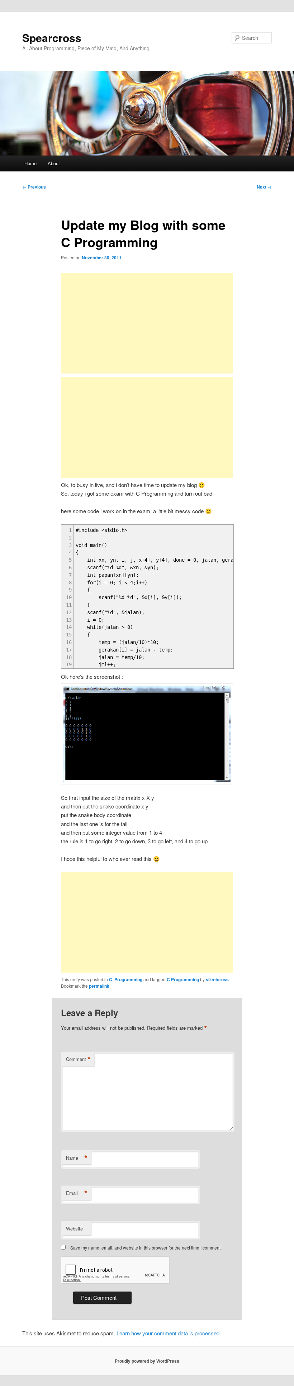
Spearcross (51, 37)
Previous (34, 187)
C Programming (183, 979)
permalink (99, 986)
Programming (128, 979)
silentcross (217, 979)
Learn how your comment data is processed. (169, 1333)
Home (30, 163)
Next (264, 187)
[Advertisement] (147, 323)
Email (76, 1193)
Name (76, 1158)
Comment (78, 1059)
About (54, 163)
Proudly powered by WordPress (147, 1361)
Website (74, 1228)
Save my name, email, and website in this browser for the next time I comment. (146, 1247)
